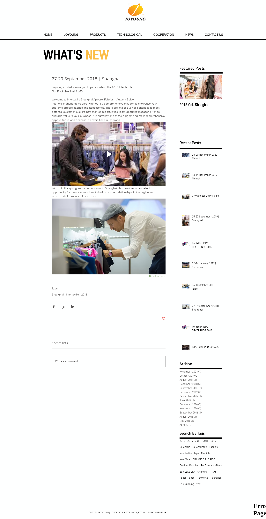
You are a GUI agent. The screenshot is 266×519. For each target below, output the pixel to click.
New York (185, 459)
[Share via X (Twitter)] (63, 307)
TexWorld (202, 478)
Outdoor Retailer (189, 465)
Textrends (216, 478)
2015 (182, 441)
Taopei (191, 478)
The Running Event (190, 484)
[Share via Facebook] (53, 307)
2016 (190, 441)
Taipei (183, 478)
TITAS (214, 472)
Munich (205, 453)
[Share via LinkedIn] (73, 307)
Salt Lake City (187, 472)
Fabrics (213, 447)
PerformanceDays (211, 465)
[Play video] (109, 154)
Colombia (185, 447)
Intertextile (72, 294)
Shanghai (58, 294)
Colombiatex (200, 447)
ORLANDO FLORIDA (204, 459)
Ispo (196, 453)
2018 (84, 294)
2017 (198, 441)
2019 (213, 441)
